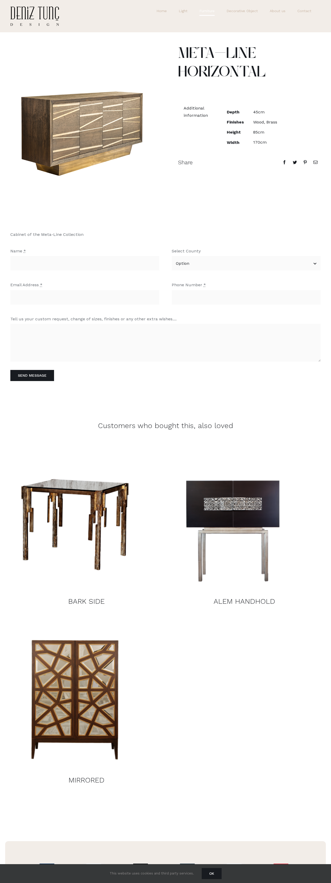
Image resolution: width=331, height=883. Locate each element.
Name (18, 251)
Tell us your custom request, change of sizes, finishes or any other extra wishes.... (93, 318)
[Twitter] (295, 162)
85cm (258, 132)
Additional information (196, 112)
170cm (260, 142)
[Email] (315, 162)
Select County (186, 251)
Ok (211, 873)
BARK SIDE (86, 601)
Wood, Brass (265, 122)
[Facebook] (284, 162)
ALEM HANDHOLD (244, 601)
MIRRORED (86, 780)
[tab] (196, 112)
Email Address (26, 284)
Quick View (74, 519)
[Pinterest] (305, 162)
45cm (259, 112)
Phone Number (189, 284)
